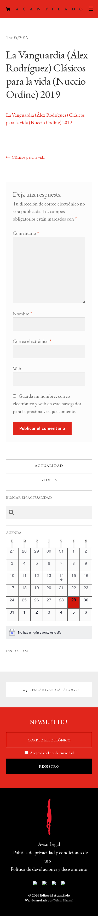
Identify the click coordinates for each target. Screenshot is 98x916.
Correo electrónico (32, 341)
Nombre (22, 314)
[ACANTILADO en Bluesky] (63, 884)
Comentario (26, 233)
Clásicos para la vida (28, 157)
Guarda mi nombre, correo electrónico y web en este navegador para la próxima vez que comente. (47, 403)
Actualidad (49, 465)
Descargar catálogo (53, 689)
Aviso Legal (49, 844)
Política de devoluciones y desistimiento (49, 869)
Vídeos (49, 479)
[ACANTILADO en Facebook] (44, 884)
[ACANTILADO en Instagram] (54, 884)
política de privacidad (59, 753)
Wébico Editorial (63, 900)
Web (17, 368)
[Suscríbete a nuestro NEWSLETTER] (35, 884)
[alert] (49, 632)
